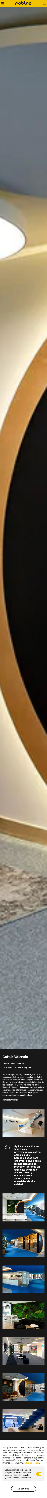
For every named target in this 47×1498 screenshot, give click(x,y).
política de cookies (31, 1463)
